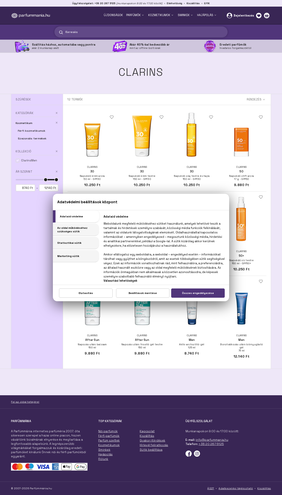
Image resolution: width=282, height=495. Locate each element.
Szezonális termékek (32, 138)
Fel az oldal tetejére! (25, 402)
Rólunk (103, 459)
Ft (31, 188)
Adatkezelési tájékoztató (236, 488)
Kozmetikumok (109, 445)
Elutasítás (86, 293)
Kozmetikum (24, 123)
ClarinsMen (29, 160)
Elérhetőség (174, 3)
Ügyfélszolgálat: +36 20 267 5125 (94, 3)
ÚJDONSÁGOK (113, 15)
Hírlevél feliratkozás (154, 445)
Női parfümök (108, 431)
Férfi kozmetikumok (32, 131)
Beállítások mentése (142, 293)
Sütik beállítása (151, 450)
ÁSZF (210, 488)
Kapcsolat (147, 431)
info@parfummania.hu (212, 440)
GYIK (207, 3)
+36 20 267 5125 (211, 444)
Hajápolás (105, 454)
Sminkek (104, 450)
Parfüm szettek (109, 440)
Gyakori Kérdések (152, 440)
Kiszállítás (193, 3)
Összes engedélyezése (198, 293)
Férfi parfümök (109, 436)
